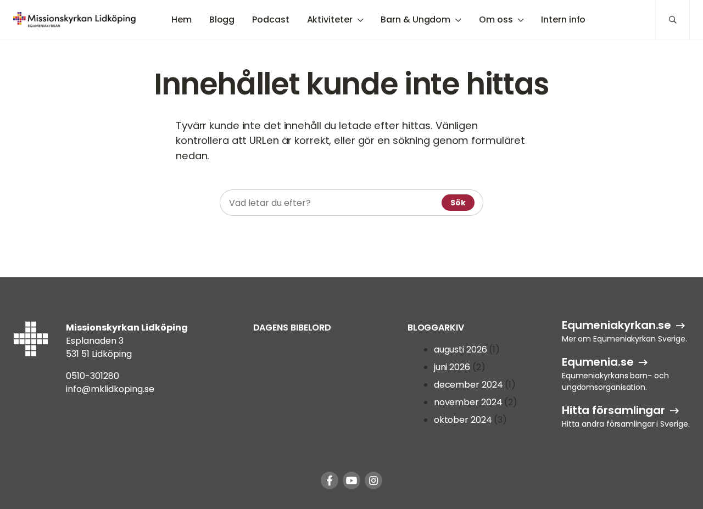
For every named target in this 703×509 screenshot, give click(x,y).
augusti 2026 (460, 349)
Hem (181, 19)
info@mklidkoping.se (110, 389)
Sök (458, 202)
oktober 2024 (463, 419)
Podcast (270, 19)
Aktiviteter (330, 19)
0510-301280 (92, 376)
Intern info (563, 19)
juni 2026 (452, 367)
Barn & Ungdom (415, 19)
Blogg (222, 19)
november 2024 (468, 402)
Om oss (495, 19)
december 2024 (468, 384)
